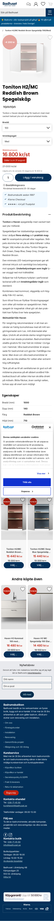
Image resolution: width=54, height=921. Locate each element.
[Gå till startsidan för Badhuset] (9, 4)
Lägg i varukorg (29, 178)
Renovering (10, 737)
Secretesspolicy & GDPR (16, 777)
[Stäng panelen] (50, 427)
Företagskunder (12, 727)
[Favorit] (50, 37)
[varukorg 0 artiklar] (50, 4)
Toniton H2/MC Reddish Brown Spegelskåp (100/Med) (28, 30)
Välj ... (13, 565)
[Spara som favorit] (23, 500)
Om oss (8, 723)
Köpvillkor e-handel (14, 772)
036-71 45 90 (14, 802)
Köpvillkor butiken (13, 767)
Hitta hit (7, 877)
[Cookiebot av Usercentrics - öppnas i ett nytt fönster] (33, 427)
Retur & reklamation (14, 787)
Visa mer (41, 473)
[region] (27, 214)
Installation (10, 732)
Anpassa (25, 491)
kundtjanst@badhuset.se (15, 805)
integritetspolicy (34, 673)
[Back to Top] (49, 903)
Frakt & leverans (12, 782)
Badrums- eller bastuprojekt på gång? (21, 20)
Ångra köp (11, 793)
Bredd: (5, 122)
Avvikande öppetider (13, 861)
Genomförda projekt (14, 742)
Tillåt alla (27, 482)
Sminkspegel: (9, 135)
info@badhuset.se (12, 845)
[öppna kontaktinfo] (29, 4)
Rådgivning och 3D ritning (17, 747)
